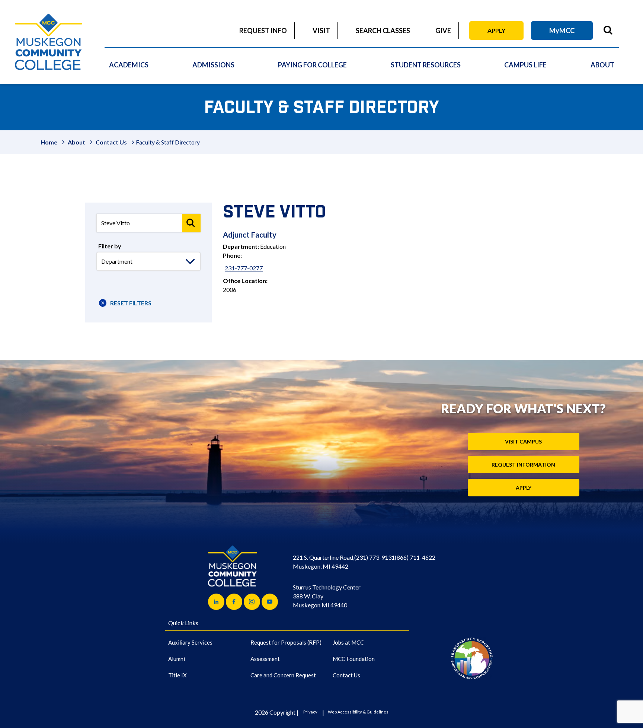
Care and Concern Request (283, 675)
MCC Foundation (354, 658)
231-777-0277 (244, 267)
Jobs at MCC (348, 642)
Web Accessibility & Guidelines (358, 711)
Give (443, 30)
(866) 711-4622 (415, 557)
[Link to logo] (471, 658)
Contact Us (111, 142)
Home (49, 142)
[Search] (191, 223)
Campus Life (525, 65)
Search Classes (383, 30)
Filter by (109, 245)
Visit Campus (523, 441)
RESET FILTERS (130, 302)
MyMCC (562, 30)
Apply (496, 30)
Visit (321, 30)
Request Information (523, 464)
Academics (128, 65)
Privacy (310, 711)
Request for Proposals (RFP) (286, 642)
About (602, 65)
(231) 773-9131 (374, 557)
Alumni (176, 658)
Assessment (265, 658)
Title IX (177, 675)
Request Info (263, 30)
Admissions (213, 65)
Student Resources (426, 65)
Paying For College (312, 65)
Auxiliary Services (190, 642)
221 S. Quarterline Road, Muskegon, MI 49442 (323, 562)
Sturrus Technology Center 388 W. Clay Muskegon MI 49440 (327, 596)
